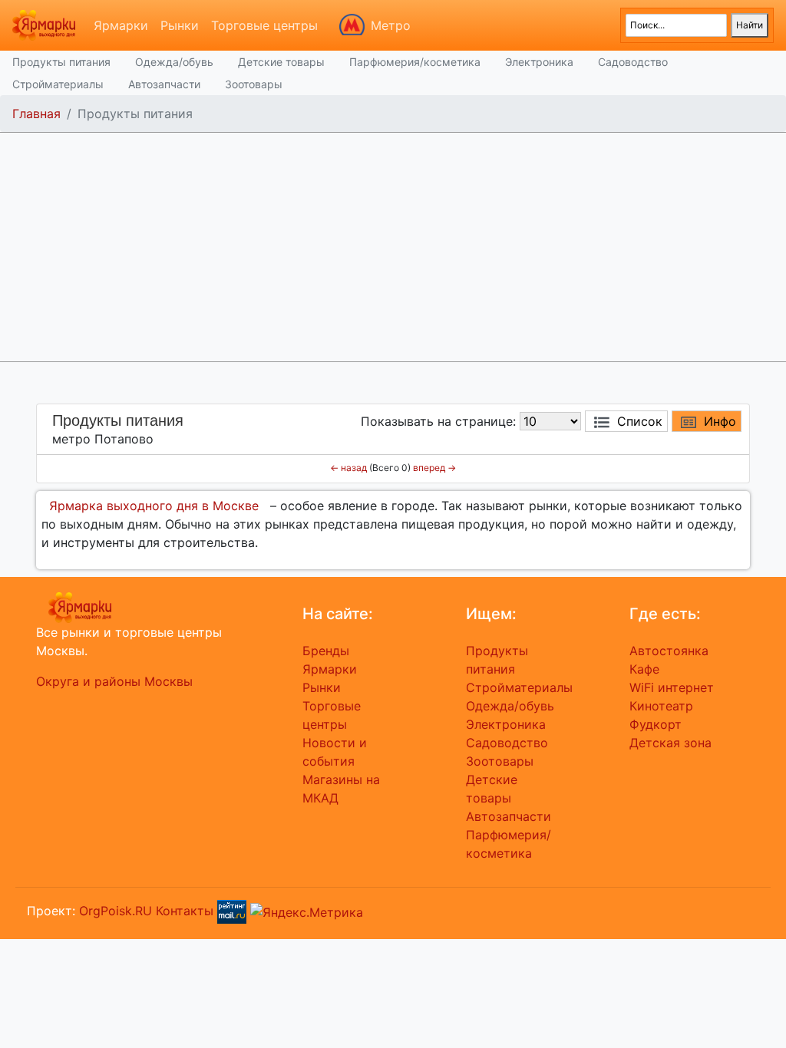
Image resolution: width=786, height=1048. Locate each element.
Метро (391, 25)
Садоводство (633, 61)
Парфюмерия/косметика (415, 61)
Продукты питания (61, 61)
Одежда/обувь (174, 61)
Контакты (184, 910)
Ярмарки (121, 25)
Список (639, 421)
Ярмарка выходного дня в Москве (154, 505)
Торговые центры (264, 25)
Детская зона (670, 742)
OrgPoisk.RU (115, 910)
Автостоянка (668, 650)
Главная (36, 113)
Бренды (325, 650)
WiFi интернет (671, 687)
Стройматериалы (58, 84)
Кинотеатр (661, 705)
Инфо (720, 421)
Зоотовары (253, 84)
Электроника (539, 61)
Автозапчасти (164, 84)
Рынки (179, 25)
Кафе (644, 669)
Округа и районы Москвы (114, 681)
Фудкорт (655, 724)
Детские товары (281, 61)
